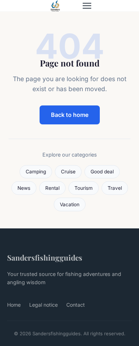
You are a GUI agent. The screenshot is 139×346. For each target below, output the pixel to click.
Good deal (102, 171)
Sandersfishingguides (44, 257)
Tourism (83, 188)
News (23, 188)
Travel (115, 188)
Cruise (68, 171)
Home (14, 305)
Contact (75, 305)
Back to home (69, 114)
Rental (52, 188)
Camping (36, 171)
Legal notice (43, 305)
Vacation (69, 204)
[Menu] (87, 5)
